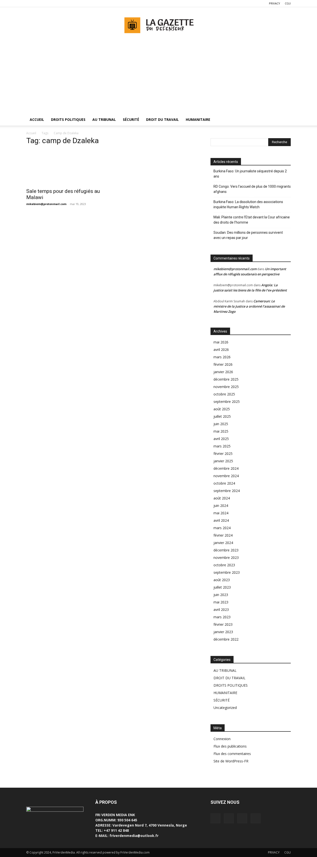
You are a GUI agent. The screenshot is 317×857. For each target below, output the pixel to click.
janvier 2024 (223, 542)
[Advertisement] (158, 76)
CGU (288, 3)
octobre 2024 (224, 483)
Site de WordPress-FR (230, 761)
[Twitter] (38, 3)
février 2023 (223, 624)
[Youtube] (54, 3)
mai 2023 (220, 602)
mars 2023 (222, 617)
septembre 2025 (226, 401)
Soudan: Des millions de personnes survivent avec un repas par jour (248, 235)
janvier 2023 (223, 631)
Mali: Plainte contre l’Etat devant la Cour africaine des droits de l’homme (251, 219)
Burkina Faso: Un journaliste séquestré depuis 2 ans (250, 173)
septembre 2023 (226, 572)
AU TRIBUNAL (104, 119)
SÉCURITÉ (131, 119)
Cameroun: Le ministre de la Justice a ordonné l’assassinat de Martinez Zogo (249, 306)
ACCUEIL (37, 119)
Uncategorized (225, 707)
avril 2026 (221, 349)
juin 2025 (220, 423)
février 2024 (223, 535)
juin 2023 (220, 594)
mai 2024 (220, 513)
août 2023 (221, 579)
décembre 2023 (225, 550)
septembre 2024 (226, 490)
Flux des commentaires (232, 753)
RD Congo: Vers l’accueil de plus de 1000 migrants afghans (252, 189)
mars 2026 (222, 357)
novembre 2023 (226, 557)
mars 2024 (222, 527)
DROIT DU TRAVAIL (162, 119)
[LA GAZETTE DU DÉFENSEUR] (158, 23)
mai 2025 (220, 431)
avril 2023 (221, 609)
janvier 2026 (223, 371)
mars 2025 (222, 446)
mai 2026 (220, 342)
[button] (285, 120)
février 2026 (223, 364)
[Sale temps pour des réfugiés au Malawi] (66, 167)
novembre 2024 (226, 475)
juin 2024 (220, 505)
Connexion (222, 738)
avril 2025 (221, 438)
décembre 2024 (225, 468)
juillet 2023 (222, 587)
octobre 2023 (224, 565)
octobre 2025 (224, 394)
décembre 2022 (225, 639)
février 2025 (223, 453)
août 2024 (221, 498)
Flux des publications (230, 746)
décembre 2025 (225, 379)
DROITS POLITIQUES (68, 119)
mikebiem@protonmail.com (46, 204)
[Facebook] (30, 3)
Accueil (31, 133)
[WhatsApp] (46, 3)
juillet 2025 (222, 416)
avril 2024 (221, 520)
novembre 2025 (226, 386)
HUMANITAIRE (198, 119)
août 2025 (221, 409)
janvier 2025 (223, 461)
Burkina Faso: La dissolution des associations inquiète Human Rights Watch (248, 204)
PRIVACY (274, 3)
